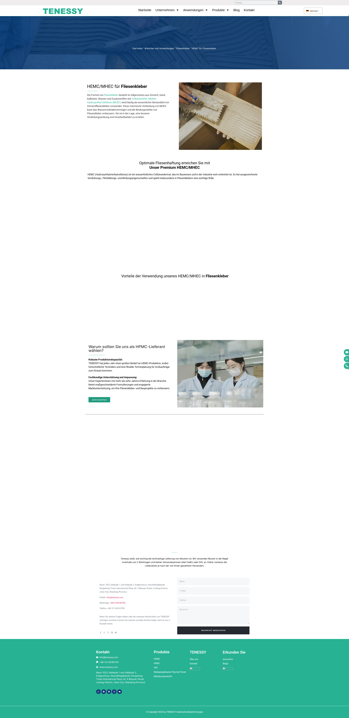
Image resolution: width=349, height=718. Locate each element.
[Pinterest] (112, 633)
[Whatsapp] (104, 633)
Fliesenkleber (183, 48)
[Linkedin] (109, 691)
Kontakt (249, 10)
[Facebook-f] (101, 633)
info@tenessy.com (114, 597)
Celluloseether (139, 98)
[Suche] (280, 2)
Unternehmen (165, 10)
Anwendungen (193, 10)
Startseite (144, 10)
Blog (236, 10)
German (313, 11)
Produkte (218, 10)
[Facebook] (103, 691)
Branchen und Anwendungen (159, 48)
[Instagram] (108, 633)
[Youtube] (116, 633)
